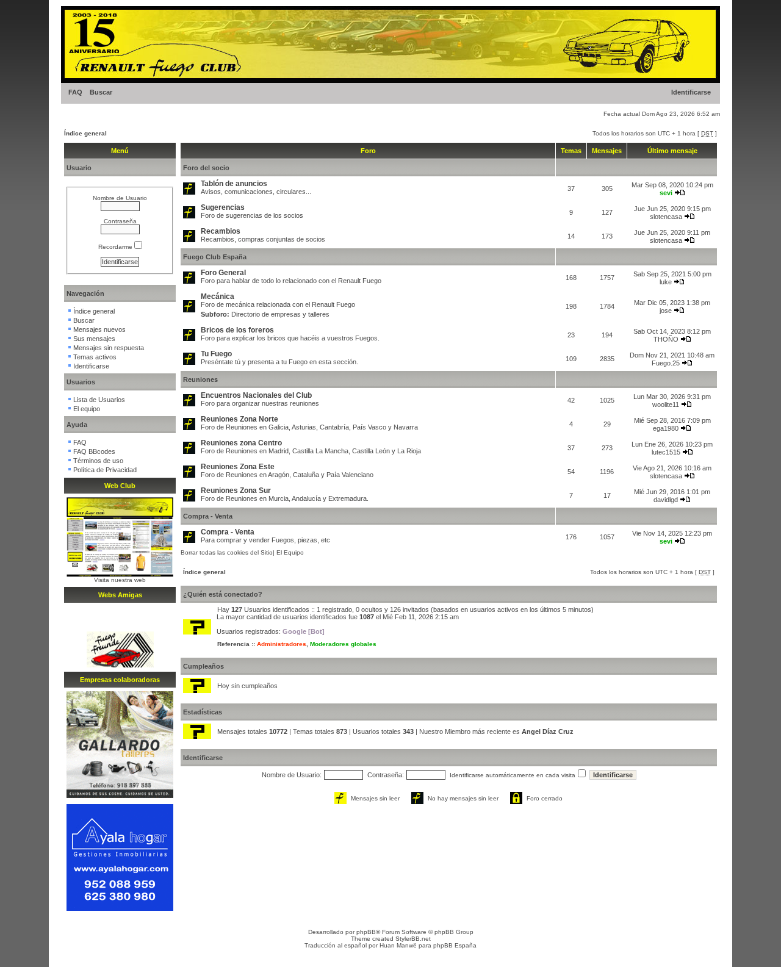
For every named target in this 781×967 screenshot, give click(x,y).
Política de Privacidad (105, 469)
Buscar (101, 92)
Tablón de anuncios (234, 183)
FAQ (75, 92)
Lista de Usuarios (99, 399)
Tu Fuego (216, 354)
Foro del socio (206, 167)
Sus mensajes (94, 338)
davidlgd (665, 499)
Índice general (85, 133)
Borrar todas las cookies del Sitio (227, 552)
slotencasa (666, 216)
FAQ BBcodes (94, 451)
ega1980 (665, 428)
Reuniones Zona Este (238, 466)
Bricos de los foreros (237, 330)
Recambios (220, 231)
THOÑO (665, 339)
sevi (666, 192)
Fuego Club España (215, 257)
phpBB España (455, 945)
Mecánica (217, 296)
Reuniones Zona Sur (236, 490)
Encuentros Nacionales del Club (256, 395)
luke (666, 282)
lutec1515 (666, 452)
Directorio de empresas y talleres (280, 314)
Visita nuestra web (120, 580)
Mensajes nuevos (99, 329)
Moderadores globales (343, 644)
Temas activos (95, 357)
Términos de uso (98, 460)
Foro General (223, 272)
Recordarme (116, 246)
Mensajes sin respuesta (108, 347)
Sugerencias (223, 207)
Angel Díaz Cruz (548, 731)
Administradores (281, 644)
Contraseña (120, 221)
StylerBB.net (413, 938)
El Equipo (290, 552)
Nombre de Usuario (120, 198)
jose (666, 310)
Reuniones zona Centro (241, 443)
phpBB (366, 932)
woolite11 (665, 404)
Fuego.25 (666, 363)
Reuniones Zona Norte (239, 419)
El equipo (86, 408)
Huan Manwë (398, 945)
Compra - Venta (207, 516)
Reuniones (200, 379)
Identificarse (691, 92)
